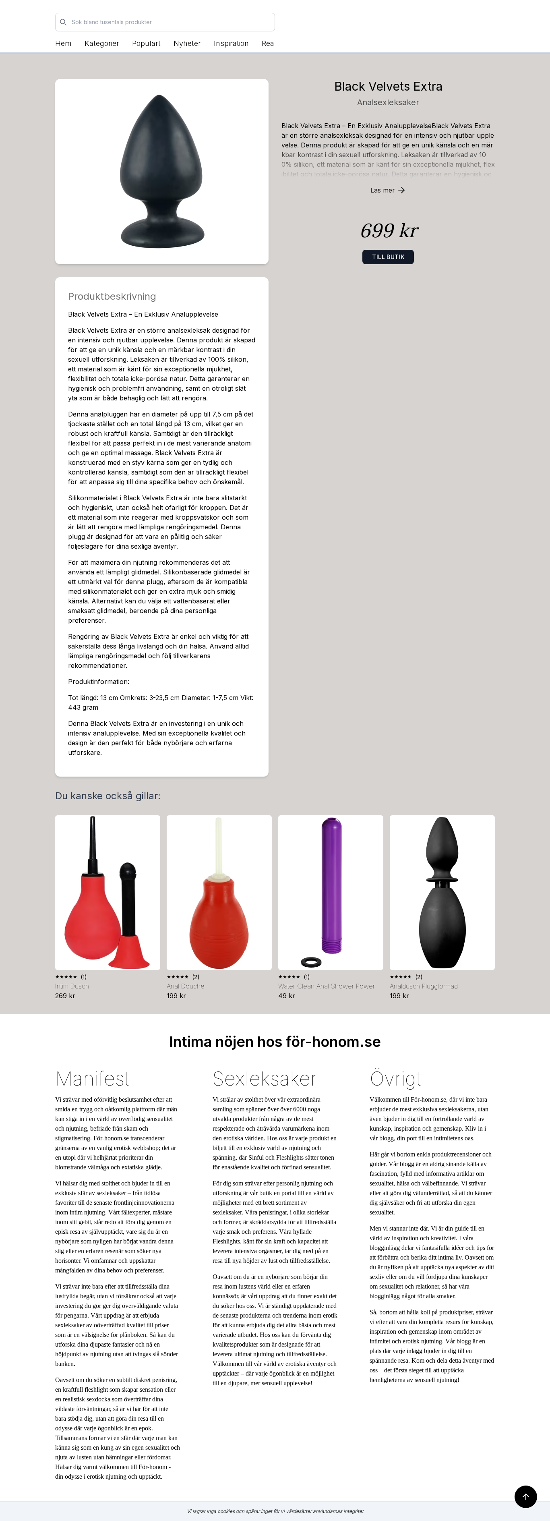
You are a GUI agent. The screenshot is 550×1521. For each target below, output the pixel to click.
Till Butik (388, 256)
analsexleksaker (388, 102)
